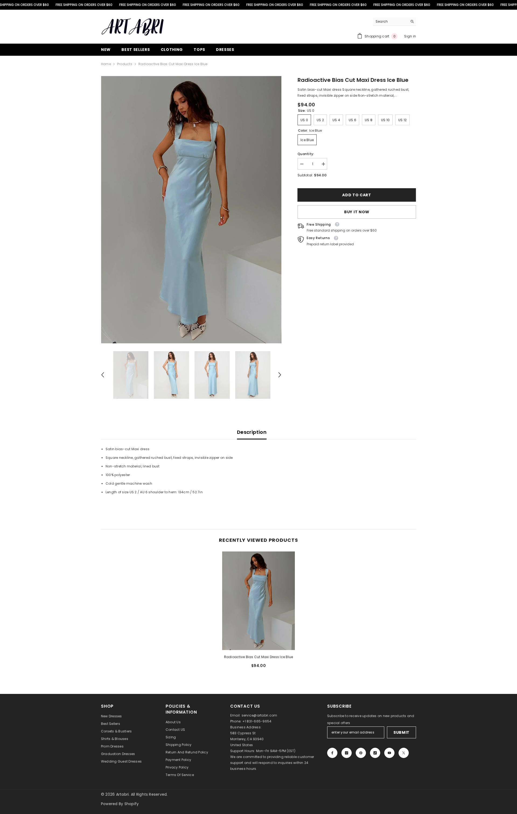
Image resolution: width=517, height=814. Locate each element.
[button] (103, 375)
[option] (191, 209)
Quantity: (306, 154)
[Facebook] (332, 753)
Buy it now (356, 212)
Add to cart (356, 195)
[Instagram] (346, 753)
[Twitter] (404, 753)
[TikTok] (375, 753)
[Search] (394, 22)
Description (252, 432)
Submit (401, 732)
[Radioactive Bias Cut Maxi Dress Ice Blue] (258, 600)
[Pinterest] (361, 753)
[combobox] (390, 22)
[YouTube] (389, 753)
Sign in (410, 36)
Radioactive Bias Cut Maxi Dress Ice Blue (258, 657)
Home (106, 64)
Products (124, 64)
